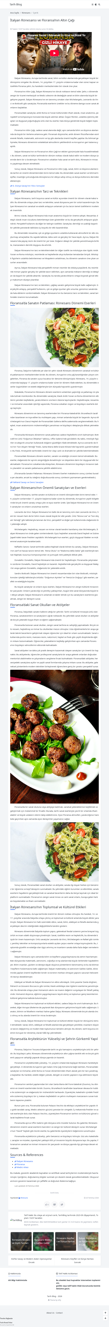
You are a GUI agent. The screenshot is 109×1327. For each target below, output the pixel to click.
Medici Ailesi (22, 1167)
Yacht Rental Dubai (6, 1323)
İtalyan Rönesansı (25, 1161)
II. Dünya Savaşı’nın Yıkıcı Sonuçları (29, 185)
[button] (92, 4)
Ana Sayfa (14, 12)
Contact (59, 1313)
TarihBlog (62, 1215)
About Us (50, 1313)
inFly (59, 1300)
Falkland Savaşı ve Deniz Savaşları (28, 482)
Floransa (21, 1164)
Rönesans (26, 12)
